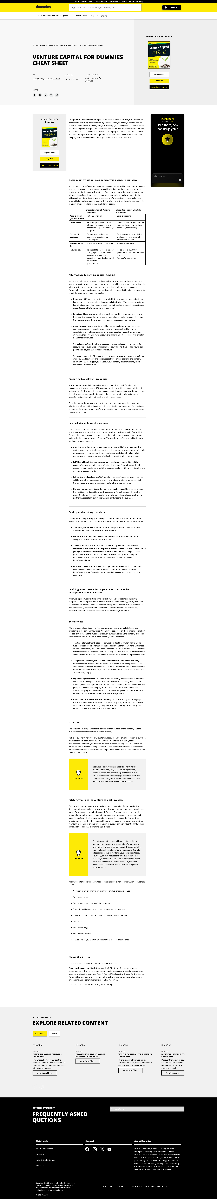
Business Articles (79, 45)
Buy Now (159, 81)
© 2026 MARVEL (42, 1195)
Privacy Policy (121, 1186)
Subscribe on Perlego (159, 87)
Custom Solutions (99, 16)
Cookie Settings (136, 1186)
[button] (54, 15)
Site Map (40, 1165)
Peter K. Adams (53, 79)
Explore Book (159, 74)
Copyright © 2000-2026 (44, 1183)
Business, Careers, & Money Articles (54, 45)
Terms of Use (107, 1186)
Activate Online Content (46, 1160)
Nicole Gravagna (40, 79)
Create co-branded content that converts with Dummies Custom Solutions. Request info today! (108, 1)
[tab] (40, 1034)
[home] (43, 7)
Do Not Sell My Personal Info (156, 1186)
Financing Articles (95, 45)
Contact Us (40, 1154)
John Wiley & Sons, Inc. (64, 1183)
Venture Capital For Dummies (93, 79)
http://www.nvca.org (81, 572)
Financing (108, 984)
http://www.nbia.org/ (82, 560)
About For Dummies (44, 1148)
